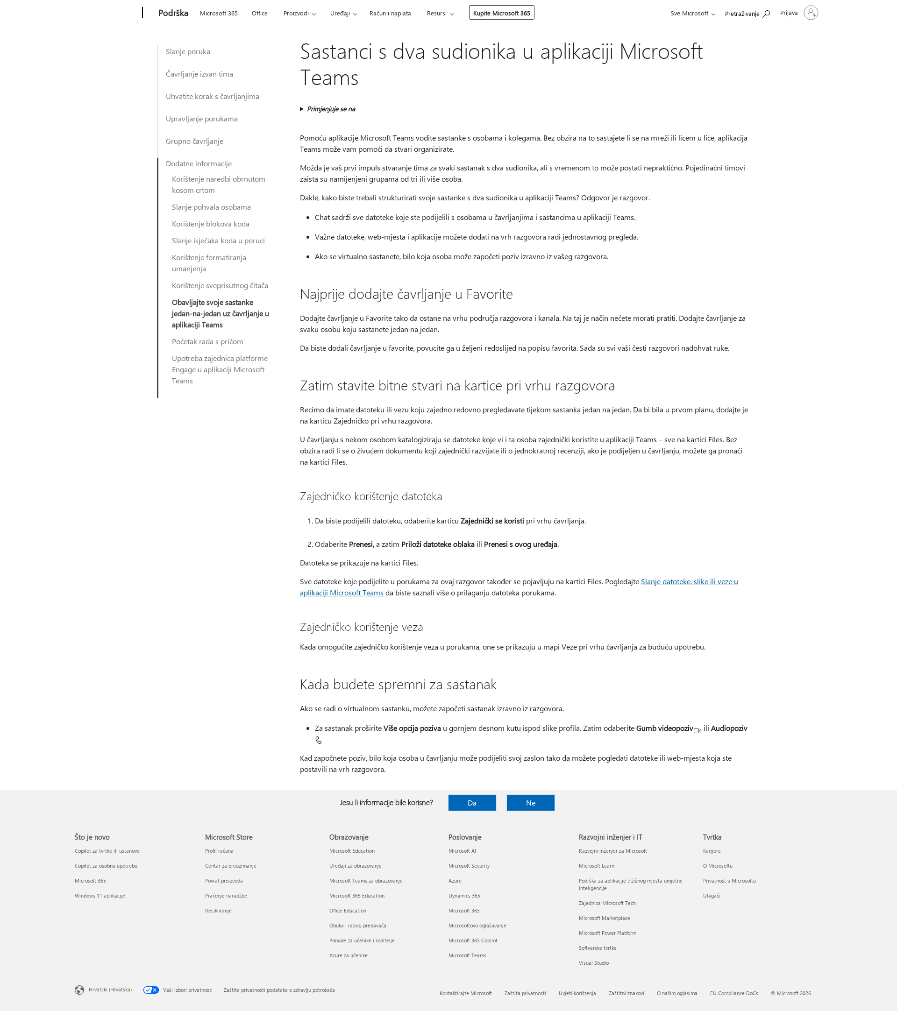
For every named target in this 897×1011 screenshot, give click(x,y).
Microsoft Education (352, 850)
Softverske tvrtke (598, 947)
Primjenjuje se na (331, 108)
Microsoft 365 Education (356, 895)
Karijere (712, 850)
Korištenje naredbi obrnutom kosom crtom (218, 184)
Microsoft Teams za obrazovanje (366, 880)
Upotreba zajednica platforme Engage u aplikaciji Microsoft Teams (220, 369)
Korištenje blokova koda (210, 223)
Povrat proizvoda (224, 880)
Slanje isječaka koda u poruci (218, 240)
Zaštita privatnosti (525, 993)
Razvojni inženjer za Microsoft (613, 850)
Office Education (347, 910)
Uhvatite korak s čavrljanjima (212, 96)
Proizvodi (296, 13)
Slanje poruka (188, 51)
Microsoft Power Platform (607, 932)
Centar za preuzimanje (230, 865)
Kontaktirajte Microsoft (466, 993)
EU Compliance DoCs (734, 993)
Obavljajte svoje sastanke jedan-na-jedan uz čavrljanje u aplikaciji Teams (220, 313)
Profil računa (219, 850)
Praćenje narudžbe (226, 895)
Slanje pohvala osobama (211, 207)
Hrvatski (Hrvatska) (110, 989)
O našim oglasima (677, 993)
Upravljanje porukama (202, 118)
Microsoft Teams (467, 955)
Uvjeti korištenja (577, 993)
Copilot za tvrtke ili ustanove (107, 850)
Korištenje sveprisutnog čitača (220, 285)
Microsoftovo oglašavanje (477, 925)
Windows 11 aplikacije (100, 895)
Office (260, 13)
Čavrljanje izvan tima (199, 73)
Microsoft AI (462, 850)
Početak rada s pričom (207, 341)
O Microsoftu (718, 865)
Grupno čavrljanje (194, 141)
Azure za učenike (348, 955)
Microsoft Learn (596, 865)
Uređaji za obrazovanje (355, 865)
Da (472, 802)
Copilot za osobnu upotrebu (106, 865)
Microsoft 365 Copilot (473, 940)
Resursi (437, 13)
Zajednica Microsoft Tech (607, 902)
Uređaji (340, 13)
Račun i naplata (390, 13)
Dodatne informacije (199, 163)
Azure (455, 880)
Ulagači (711, 895)
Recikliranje (218, 910)
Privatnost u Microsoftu (729, 880)
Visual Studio (594, 962)
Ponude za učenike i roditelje (362, 940)
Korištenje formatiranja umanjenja (209, 262)
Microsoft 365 (219, 13)
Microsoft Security (469, 865)
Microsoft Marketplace (604, 917)
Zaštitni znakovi (626, 993)
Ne (530, 802)
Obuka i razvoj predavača (357, 925)
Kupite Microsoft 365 (501, 13)
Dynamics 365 (464, 895)
